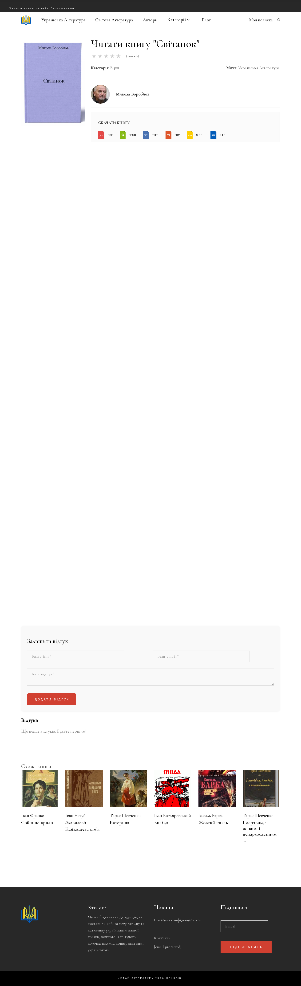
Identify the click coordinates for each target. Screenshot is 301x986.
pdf (110, 135)
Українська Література (259, 67)
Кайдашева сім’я (82, 829)
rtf (222, 135)
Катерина (120, 822)
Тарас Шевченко (125, 815)
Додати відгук (52, 699)
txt (154, 135)
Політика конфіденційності (178, 920)
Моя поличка (261, 20)
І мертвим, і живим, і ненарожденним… (260, 831)
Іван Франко (32, 815)
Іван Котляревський (172, 815)
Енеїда (161, 822)
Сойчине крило (37, 822)
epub (132, 135)
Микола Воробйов (132, 94)
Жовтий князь (213, 822)
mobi (199, 135)
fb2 (177, 135)
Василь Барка (210, 815)
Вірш (114, 67)
